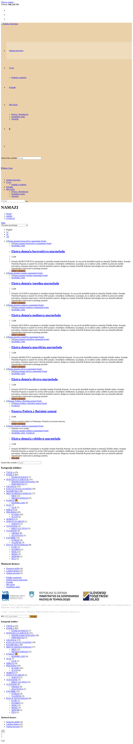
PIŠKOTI (10, 510)
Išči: (2, 616)
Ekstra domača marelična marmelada (36, 347)
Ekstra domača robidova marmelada (35, 438)
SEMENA (10, 519)
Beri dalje (15, 458)
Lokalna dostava (13, 571)
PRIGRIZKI (11, 512)
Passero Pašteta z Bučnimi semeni (33, 411)
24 (7, 234)
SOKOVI (15, 524)
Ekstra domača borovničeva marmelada (38, 251)
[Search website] (9, 146)
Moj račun (10, 584)
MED (13, 496)
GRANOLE (11, 486)
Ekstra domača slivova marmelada (34, 379)
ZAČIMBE (11, 538)
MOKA (14, 552)
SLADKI (15, 514)
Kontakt (9, 582)
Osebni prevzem (13, 573)
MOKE (14, 554)
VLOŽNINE (11, 531)
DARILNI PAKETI (19, 477)
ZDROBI (15, 556)
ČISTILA (10, 472)
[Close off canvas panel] (3, 731)
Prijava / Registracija (19, 192)
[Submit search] (27, 201)
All (7, 237)
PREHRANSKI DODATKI (23, 482)
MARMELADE (18, 246)
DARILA (10, 475)
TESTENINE (12, 526)
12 (7, 232)
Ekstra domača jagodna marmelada (35, 283)
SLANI (14, 517)
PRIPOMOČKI (17, 484)
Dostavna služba (13, 568)
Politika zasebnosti (13, 577)
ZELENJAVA (17, 535)
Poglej (43, 241)
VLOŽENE (16, 542)
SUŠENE (15, 540)
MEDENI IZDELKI (19, 498)
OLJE (8, 505)
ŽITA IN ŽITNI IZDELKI (17, 545)
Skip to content (7, 2)
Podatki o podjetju (18, 185)
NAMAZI (15, 406)
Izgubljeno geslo (18, 194)
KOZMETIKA (12, 491)
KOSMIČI (15, 549)
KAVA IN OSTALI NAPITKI (18, 489)
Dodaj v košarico (18, 271)
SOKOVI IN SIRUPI (15, 521)
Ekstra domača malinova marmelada (36, 315)
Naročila (14, 196)
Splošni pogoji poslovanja (16, 580)
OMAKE (15, 533)
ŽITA (13, 559)
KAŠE (14, 547)
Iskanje (33, 616)
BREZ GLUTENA (19, 528)
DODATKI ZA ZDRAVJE (17, 479)
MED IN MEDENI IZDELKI (18, 493)
